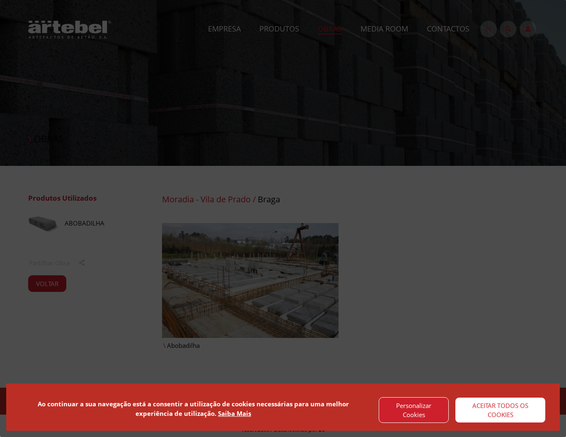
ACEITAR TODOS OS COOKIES (500, 410)
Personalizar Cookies (413, 410)
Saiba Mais (234, 413)
